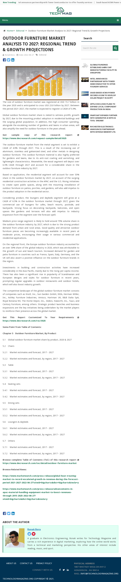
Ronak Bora (10, 55)
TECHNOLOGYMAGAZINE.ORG (18, 578)
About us (11, 563)
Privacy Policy (44, 563)
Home (10, 30)
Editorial (20, 30)
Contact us (26, 563)
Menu (5, 20)
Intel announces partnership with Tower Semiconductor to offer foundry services (49, 2)
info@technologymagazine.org (99, 573)
